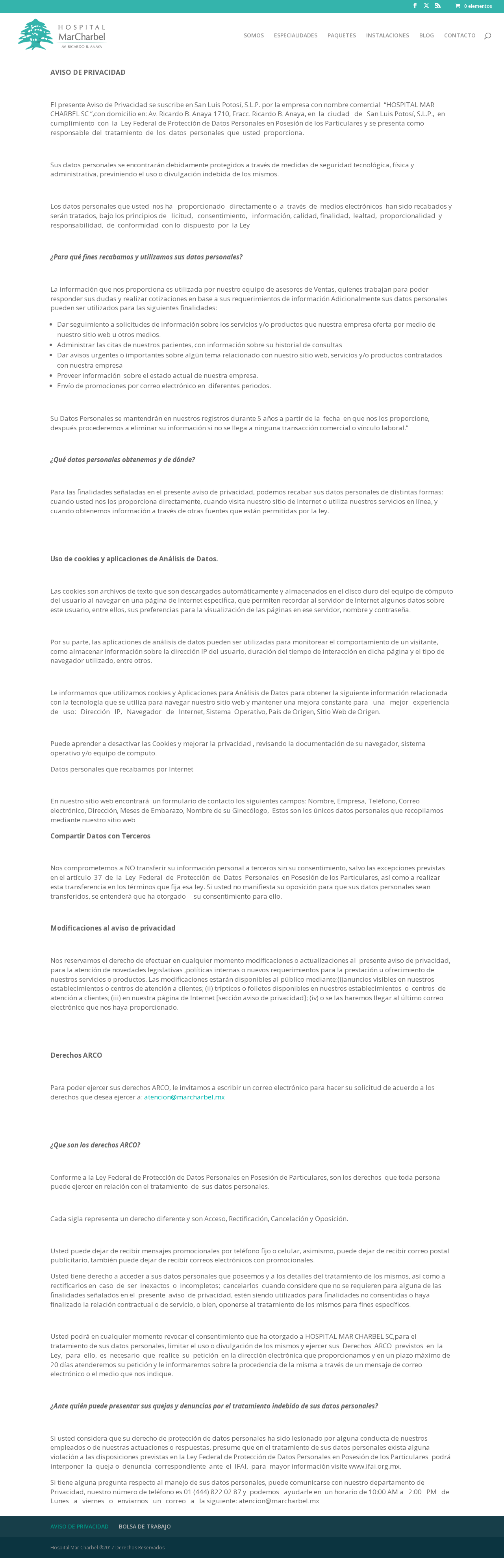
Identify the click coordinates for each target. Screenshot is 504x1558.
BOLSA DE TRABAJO (145, 1526)
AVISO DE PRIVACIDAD (79, 1526)
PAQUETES (342, 36)
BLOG (426, 36)
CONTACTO (460, 36)
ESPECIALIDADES (295, 36)
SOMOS (254, 36)
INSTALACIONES (387, 36)
